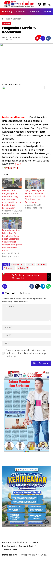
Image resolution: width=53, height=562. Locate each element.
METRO (43, 264)
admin (4, 37)
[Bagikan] (48, 38)
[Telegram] (42, 286)
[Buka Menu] (44, 4)
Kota (32, 264)
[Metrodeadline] (18, 4)
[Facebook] (31, 286)
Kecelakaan (18, 264)
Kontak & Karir (26, 546)
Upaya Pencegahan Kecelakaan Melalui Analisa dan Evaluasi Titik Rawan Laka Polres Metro (35, 196)
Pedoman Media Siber (13, 542)
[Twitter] (37, 286)
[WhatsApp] (48, 286)
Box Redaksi (8, 546)
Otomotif (6, 23)
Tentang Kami (9, 549)
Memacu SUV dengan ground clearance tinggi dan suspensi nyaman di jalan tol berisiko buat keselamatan (11, 199)
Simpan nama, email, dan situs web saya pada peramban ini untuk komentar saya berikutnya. (26, 353)
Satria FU (24, 268)
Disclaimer (34, 542)
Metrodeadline (9, 554)
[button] (39, 4)
